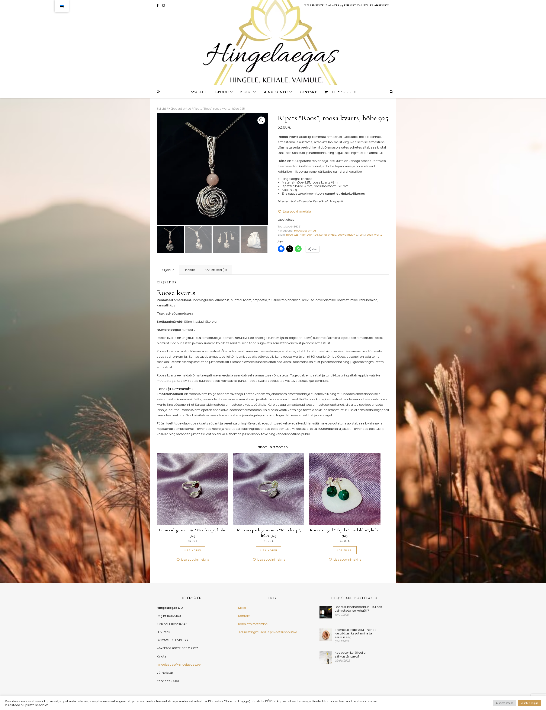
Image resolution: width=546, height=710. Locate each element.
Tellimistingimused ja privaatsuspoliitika (267, 632)
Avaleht (198, 92)
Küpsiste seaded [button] (504, 702)
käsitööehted (309, 234)
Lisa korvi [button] (192, 550)
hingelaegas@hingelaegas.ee (179, 664)
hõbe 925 (292, 234)
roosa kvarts (373, 234)
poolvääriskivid (347, 234)
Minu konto (275, 92)
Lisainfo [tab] (189, 270)
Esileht (161, 108)
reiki (361, 234)
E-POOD (222, 92)
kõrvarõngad (327, 234)
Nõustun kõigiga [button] (529, 702)
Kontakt (308, 92)
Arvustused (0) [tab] (216, 270)
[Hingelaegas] (273, 42)
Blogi (246, 92)
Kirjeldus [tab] (168, 270)
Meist (242, 607)
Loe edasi (345, 550)
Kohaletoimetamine (253, 624)
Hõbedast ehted (179, 108)
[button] (261, 120)
